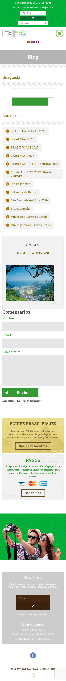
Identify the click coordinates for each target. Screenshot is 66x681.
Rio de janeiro (20, 184)
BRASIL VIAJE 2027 (25, 147)
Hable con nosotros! (33, 446)
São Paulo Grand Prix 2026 (29, 200)
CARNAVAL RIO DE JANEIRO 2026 (34, 164)
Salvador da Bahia (23, 192)
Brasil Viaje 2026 (22, 139)
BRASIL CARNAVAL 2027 (28, 131)
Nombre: (8, 318)
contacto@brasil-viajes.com (38, 7)
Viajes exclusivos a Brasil (29, 217)
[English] (33, 41)
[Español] (28, 41)
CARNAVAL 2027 (22, 156)
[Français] (37, 41)
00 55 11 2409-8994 (40, 2)
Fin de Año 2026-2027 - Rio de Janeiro (31, 174)
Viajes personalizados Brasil (31, 225)
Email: (7, 335)
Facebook (33, 655)
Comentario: (11, 352)
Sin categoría (20, 208)
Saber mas (33, 493)
